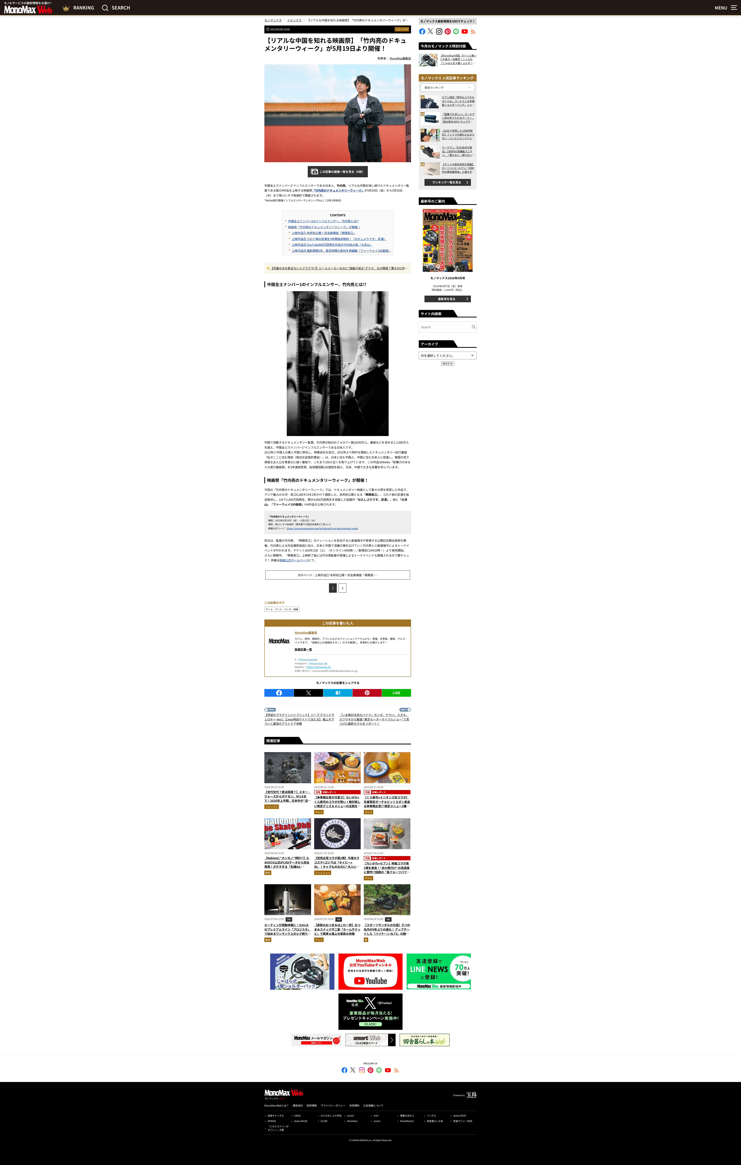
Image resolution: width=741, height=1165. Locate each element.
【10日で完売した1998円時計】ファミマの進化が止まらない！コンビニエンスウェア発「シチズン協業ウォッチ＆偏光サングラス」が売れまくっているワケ (458, 134)
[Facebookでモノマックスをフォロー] (422, 33)
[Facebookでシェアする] (279, 693)
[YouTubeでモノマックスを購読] (465, 33)
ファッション (322, 873)
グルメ (319, 812)
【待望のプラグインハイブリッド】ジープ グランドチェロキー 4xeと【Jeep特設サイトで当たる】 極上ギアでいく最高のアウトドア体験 (299, 719)
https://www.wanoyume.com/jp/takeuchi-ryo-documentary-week (322, 528)
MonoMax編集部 (306, 632)
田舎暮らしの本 (435, 1121)
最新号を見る (446, 299)
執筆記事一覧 (303, 649)
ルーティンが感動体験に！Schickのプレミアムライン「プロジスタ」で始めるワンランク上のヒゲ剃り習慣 (287, 931)
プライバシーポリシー (333, 1105)
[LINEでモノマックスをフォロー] (456, 33)
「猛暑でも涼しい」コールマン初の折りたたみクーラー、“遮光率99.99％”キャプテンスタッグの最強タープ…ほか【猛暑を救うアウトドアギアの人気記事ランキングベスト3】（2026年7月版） (458, 118)
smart (377, 1121)
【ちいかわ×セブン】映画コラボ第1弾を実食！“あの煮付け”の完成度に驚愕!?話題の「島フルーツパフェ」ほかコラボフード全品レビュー (387, 869)
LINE (396, 692)
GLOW (324, 1121)
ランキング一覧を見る (446, 182)
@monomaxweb (308, 659)
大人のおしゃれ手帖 (331, 1115)
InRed (297, 1115)
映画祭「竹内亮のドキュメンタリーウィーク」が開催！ (324, 227)
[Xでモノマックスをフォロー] (431, 33)
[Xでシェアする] (308, 693)
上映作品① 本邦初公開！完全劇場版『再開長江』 (324, 233)
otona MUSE (300, 1121)
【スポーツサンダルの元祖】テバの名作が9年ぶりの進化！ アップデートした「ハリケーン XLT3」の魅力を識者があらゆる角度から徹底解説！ (387, 933)
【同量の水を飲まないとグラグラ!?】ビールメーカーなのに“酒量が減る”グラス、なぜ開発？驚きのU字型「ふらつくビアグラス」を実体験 (339, 268)
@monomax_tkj (318, 663)
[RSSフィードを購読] (473, 33)
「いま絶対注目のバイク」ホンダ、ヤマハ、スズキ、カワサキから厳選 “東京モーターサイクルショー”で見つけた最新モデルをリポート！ (374, 719)
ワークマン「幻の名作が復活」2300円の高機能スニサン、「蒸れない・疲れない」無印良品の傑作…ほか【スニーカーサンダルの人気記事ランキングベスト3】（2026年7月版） (458, 151)
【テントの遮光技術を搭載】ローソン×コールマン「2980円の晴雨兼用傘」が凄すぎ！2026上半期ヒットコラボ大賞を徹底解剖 (458, 168)
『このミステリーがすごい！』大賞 (278, 1128)
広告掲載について (373, 1105)
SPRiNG (272, 1121)
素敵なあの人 (407, 1115)
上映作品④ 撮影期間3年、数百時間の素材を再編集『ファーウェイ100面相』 (341, 251)
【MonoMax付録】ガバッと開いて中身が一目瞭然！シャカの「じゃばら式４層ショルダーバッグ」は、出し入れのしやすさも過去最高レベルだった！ (458, 59)
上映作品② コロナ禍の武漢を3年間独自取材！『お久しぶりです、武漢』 (339, 239)
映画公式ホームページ (293, 560)
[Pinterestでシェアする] (367, 693)
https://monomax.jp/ (318, 667)
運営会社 (298, 1105)
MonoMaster (407, 1121)
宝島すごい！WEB (462, 1121)
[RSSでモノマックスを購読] (396, 1070)
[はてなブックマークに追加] (337, 693)
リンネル (431, 1115)
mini (376, 1115)
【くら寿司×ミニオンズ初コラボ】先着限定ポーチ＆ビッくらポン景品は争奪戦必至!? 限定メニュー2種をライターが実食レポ (387, 803)
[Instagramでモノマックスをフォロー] (439, 33)
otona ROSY (459, 1115)
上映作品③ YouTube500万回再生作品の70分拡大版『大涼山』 (332, 245)
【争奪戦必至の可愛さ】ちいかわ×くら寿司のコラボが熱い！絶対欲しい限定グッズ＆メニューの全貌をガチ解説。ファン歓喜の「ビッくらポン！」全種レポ (337, 806)
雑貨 (267, 940)
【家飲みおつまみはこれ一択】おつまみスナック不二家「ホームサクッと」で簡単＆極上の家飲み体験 (337, 929)
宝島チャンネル (276, 1115)
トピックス (402, 29)
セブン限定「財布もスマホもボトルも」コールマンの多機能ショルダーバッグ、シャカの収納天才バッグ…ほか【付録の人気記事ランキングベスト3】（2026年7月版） (458, 101)
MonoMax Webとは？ (276, 1105)
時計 (267, 873)
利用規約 (354, 1105)
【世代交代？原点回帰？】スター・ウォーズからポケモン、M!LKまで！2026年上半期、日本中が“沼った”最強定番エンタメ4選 (287, 798)
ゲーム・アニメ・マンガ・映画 (282, 609)
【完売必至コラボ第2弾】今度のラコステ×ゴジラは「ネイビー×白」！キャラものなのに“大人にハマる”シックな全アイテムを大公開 (336, 864)
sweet (350, 1115)
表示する (448, 363)
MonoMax (352, 1121)
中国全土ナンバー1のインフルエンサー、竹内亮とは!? (323, 221)
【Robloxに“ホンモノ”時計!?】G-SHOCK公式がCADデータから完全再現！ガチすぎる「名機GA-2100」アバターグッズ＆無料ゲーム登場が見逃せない (287, 866)
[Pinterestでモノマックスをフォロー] (448, 33)
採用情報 (312, 1105)
